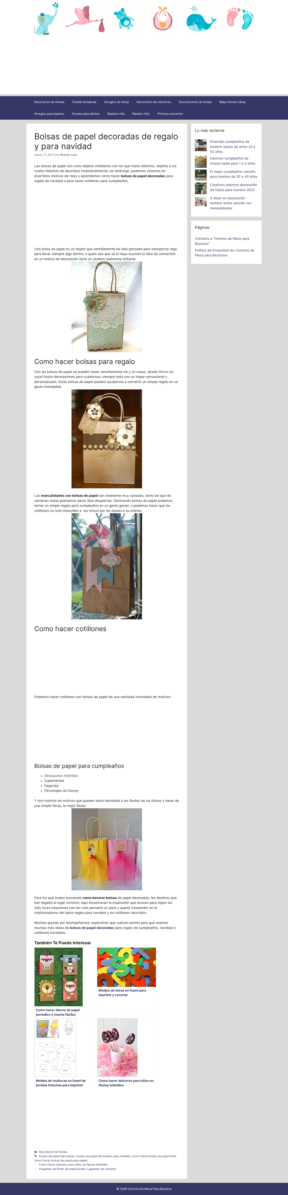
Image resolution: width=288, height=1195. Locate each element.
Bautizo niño (141, 114)
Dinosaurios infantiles (61, 776)
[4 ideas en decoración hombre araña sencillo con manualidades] (201, 202)
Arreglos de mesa (116, 102)
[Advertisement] (144, 66)
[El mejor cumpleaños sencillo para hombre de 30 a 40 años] (201, 176)
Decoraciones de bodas (195, 102)
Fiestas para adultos (86, 114)
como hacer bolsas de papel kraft (153, 1156)
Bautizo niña (116, 114)
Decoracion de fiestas (49, 102)
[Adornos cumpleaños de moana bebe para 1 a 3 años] (201, 162)
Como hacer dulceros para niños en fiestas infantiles (73, 1164)
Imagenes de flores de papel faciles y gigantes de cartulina (77, 1168)
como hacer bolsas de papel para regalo (61, 1160)
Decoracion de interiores (154, 102)
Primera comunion (170, 114)
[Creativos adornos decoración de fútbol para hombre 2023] (201, 189)
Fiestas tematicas (84, 102)
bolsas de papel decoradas (57, 1156)
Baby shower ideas (232, 102)
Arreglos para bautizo (49, 114)
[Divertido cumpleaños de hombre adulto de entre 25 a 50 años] (201, 146)
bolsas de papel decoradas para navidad (103, 1156)
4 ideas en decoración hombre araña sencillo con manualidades (231, 203)
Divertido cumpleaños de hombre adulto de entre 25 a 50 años (232, 147)
